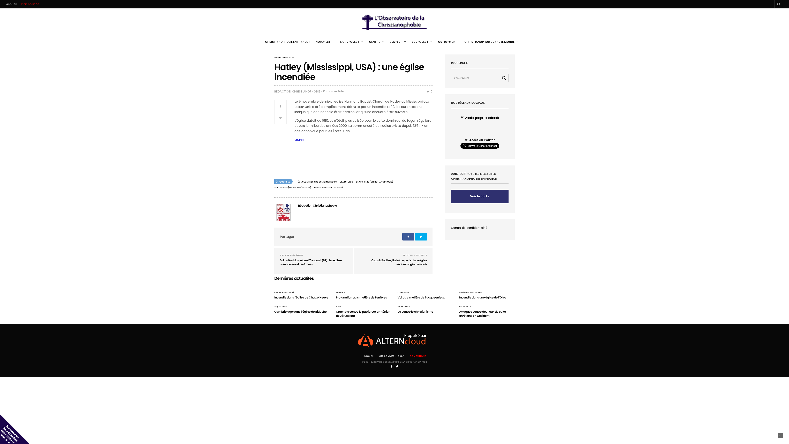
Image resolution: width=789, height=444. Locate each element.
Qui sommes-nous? (391, 356)
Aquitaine (280, 307)
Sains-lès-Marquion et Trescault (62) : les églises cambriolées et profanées (311, 262)
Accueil (11, 4)
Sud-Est (396, 42)
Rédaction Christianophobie (297, 91)
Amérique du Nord (284, 58)
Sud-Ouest (420, 42)
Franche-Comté (284, 292)
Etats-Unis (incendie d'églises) (293, 187)
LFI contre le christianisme (415, 312)
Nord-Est (323, 42)
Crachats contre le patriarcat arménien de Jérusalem (363, 314)
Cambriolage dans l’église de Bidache (300, 312)
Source (299, 140)
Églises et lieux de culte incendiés (317, 181)
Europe (340, 292)
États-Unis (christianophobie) (374, 181)
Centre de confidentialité (469, 228)
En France (404, 307)
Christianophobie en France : (287, 42)
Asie (338, 307)
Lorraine (403, 292)
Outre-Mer (446, 42)
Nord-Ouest (349, 42)
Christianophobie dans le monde (489, 42)
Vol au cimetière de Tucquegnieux (421, 297)
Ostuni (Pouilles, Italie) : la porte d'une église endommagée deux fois (399, 262)
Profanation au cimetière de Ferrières (361, 297)
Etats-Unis (346, 181)
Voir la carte (479, 196)
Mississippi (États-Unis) (328, 187)
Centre (374, 42)
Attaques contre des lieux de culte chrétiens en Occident (482, 314)
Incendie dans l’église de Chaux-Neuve (301, 297)
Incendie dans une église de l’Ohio (482, 297)
